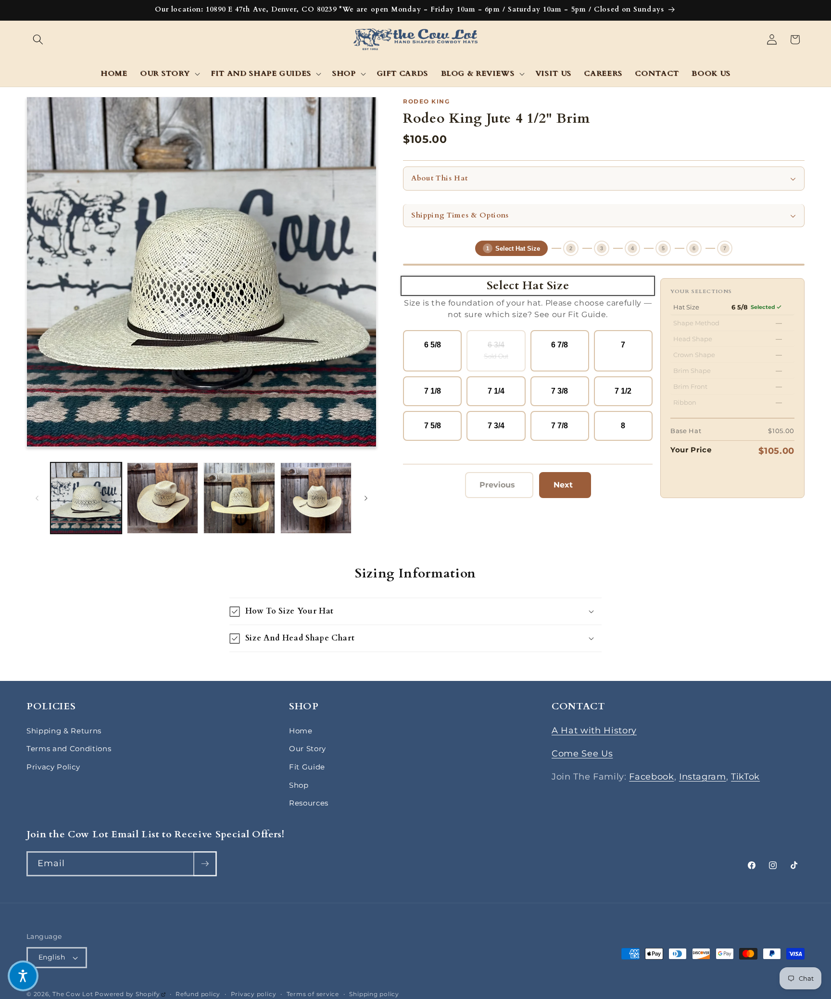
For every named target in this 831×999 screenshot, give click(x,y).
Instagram (702, 776)
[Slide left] (37, 498)
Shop (299, 785)
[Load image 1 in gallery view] (86, 498)
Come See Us (582, 753)
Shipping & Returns (63, 730)
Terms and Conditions (68, 748)
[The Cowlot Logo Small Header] (415, 40)
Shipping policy (374, 994)
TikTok (745, 776)
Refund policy (198, 994)
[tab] (511, 248)
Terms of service (313, 994)
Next (568, 487)
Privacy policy (254, 994)
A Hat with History (594, 730)
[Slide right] (366, 498)
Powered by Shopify (130, 994)
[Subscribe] (204, 863)
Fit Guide (307, 766)
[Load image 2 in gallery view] (162, 498)
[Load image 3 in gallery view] (239, 498)
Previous (499, 487)
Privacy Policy (53, 766)
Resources (308, 802)
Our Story (307, 748)
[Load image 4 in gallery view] (316, 498)
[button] (38, 39)
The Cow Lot (72, 994)
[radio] (432, 350)
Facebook (651, 776)
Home (301, 730)
